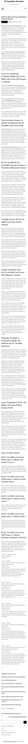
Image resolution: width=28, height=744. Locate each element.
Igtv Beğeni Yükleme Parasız (7, 726)
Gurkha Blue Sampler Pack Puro (8, 673)
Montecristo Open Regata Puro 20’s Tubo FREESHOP (13, 676)
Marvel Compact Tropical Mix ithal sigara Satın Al (12, 696)
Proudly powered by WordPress (10, 741)
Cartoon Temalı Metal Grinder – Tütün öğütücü (11, 683)
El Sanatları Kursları (14, 1)
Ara (2, 720)
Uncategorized (4, 21)
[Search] (25, 8)
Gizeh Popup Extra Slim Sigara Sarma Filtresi (11, 704)
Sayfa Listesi (4, 730)
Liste (2, 728)
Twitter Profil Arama (5, 734)
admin (20, 21)
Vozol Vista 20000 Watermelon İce (8, 680)
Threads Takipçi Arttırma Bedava (8, 732)
